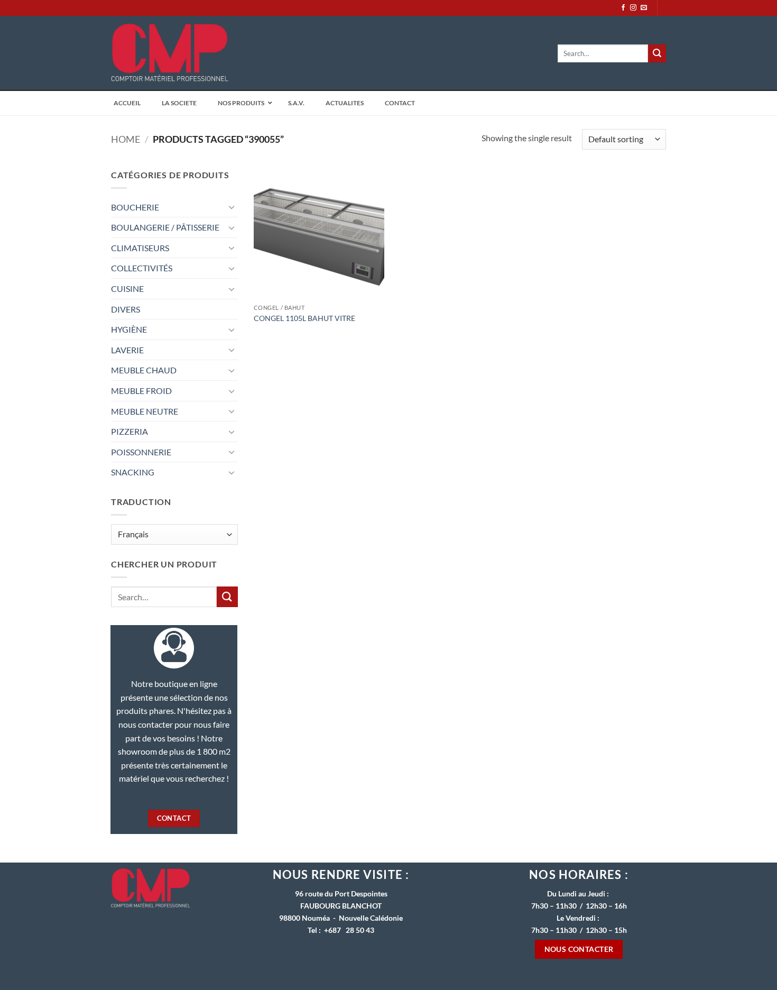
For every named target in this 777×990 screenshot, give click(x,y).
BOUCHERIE (135, 207)
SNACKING (132, 472)
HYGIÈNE (129, 329)
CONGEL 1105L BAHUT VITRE (304, 318)
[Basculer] (231, 206)
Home (125, 139)
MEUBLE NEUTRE (144, 411)
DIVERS (125, 309)
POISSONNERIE (141, 452)
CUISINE (127, 288)
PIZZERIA (129, 431)
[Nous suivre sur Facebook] (623, 8)
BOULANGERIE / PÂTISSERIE (165, 227)
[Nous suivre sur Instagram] (633, 8)
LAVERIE (127, 350)
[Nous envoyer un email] (644, 8)
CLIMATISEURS (140, 248)
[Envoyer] (657, 53)
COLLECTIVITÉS (141, 268)
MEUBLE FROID (141, 391)
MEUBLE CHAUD (144, 370)
